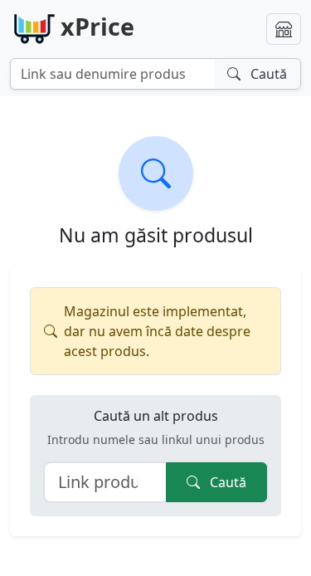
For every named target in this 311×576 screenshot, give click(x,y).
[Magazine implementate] (283, 29)
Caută (226, 482)
